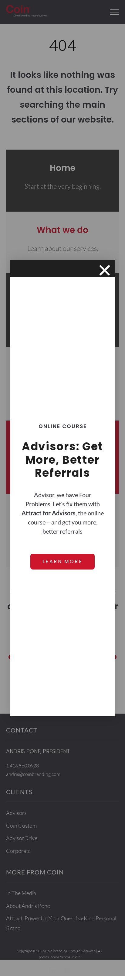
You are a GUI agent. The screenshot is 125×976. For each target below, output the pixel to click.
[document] (62, 488)
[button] (104, 270)
